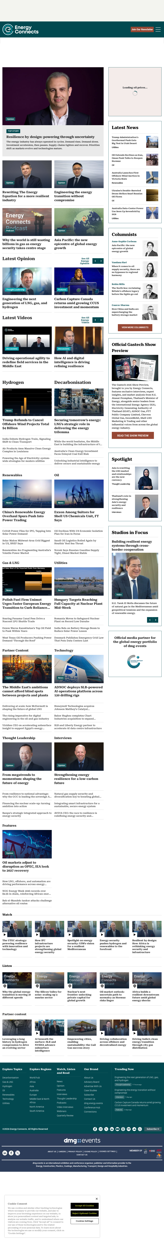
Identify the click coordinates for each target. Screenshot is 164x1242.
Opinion (60, 1085)
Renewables (8, 1094)
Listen (7, 965)
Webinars (61, 1111)
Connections (90, 1111)
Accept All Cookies (84, 1206)
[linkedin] (112, 1129)
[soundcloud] (134, 1129)
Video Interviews (65, 1107)
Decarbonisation (10, 1077)
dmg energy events (93, 1103)
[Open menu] (158, 29)
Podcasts (61, 1102)
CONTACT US (82, 1155)
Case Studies (90, 1090)
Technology (8, 1099)
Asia (32, 1086)
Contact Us (89, 1099)
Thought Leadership (67, 1098)
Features (61, 1090)
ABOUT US (52, 1152)
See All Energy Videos (85, 320)
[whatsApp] (140, 1129)
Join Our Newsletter (142, 29)
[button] (95, 261)
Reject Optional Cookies (84, 1213)
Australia (34, 1090)
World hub (35, 1077)
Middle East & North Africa (39, 1101)
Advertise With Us (93, 1086)
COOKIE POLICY (90, 1152)
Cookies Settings (107, 1152)
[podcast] (123, 1129)
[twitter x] (106, 1129)
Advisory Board (91, 1082)
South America (37, 1111)
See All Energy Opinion (84, 261)
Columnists (124, 234)
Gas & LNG (7, 1082)
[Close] (97, 1199)
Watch (7, 914)
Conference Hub (92, 1107)
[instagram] (101, 1129)
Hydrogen (7, 1086)
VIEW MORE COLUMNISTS (135, 327)
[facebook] (95, 1129)
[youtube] (117, 1129)
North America (37, 1106)
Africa (33, 1082)
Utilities (6, 1103)
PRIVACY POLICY (75, 1152)
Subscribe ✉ (153, 1129)
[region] (52, 1216)
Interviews (62, 1094)
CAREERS (62, 1152)
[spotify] (129, 1129)
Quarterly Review (65, 1115)
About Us (88, 1077)
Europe (33, 1094)
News (59, 1081)
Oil (3, 1090)
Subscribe (89, 1094)
